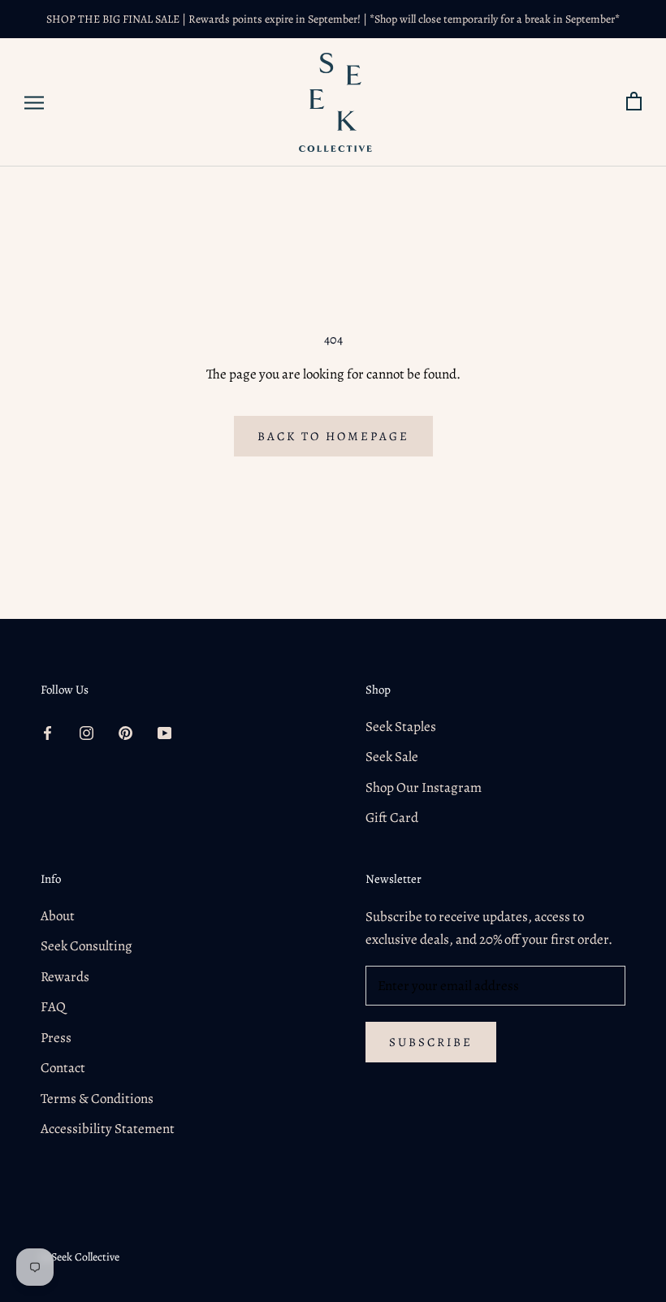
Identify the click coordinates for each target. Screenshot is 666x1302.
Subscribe (431, 1042)
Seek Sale (391, 756)
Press (56, 1037)
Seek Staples (400, 726)
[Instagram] (86, 732)
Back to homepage (333, 436)
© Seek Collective (80, 1257)
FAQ (53, 1006)
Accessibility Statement (108, 1128)
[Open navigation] (34, 102)
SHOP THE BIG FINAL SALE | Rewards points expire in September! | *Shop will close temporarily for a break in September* (333, 19)
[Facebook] (47, 732)
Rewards (65, 976)
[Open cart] (634, 102)
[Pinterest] (125, 732)
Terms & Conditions (97, 1098)
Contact (63, 1067)
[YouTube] (164, 732)
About (58, 915)
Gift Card (391, 817)
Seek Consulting (86, 945)
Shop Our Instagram (423, 787)
